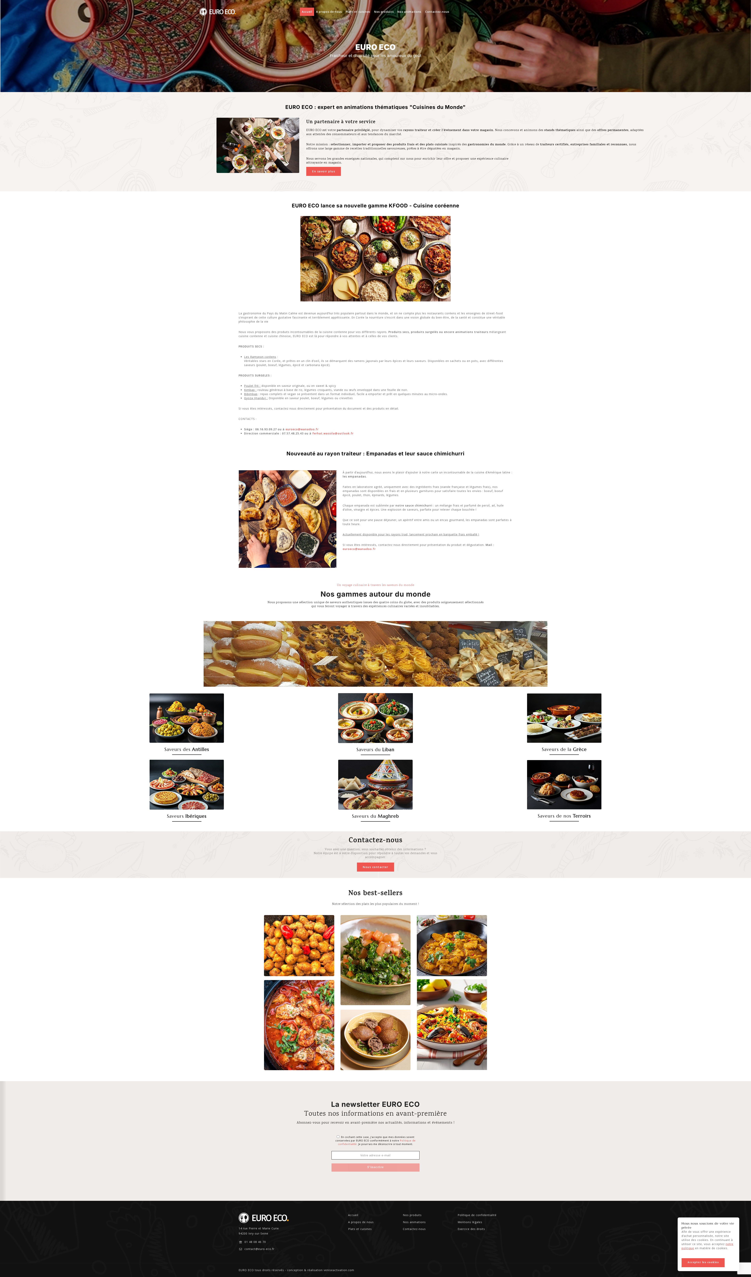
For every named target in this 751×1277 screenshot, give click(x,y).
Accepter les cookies (703, 1262)
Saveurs (187, 816)
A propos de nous (329, 12)
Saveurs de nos (564, 816)
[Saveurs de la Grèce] (564, 718)
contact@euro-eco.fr (259, 1249)
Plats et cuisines (358, 12)
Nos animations (409, 12)
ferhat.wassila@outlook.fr (333, 433)
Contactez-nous (437, 12)
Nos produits (383, 12)
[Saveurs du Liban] (375, 718)
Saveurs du (375, 749)
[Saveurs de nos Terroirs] (564, 784)
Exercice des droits (471, 1229)
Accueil (307, 12)
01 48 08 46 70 (255, 1242)
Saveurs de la (564, 749)
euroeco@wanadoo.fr (302, 429)
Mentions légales (470, 1222)
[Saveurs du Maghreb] (375, 785)
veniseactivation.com (339, 1270)
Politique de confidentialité (477, 1215)
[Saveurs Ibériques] (186, 785)
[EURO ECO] (217, 11)
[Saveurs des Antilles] (186, 718)
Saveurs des (186, 749)
